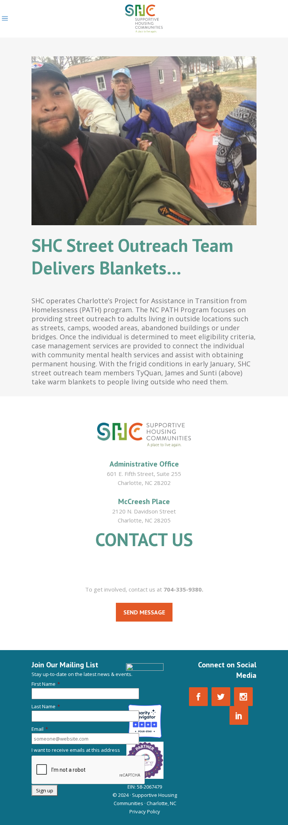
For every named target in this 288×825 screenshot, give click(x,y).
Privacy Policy (144, 811)
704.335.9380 (144, 569)
